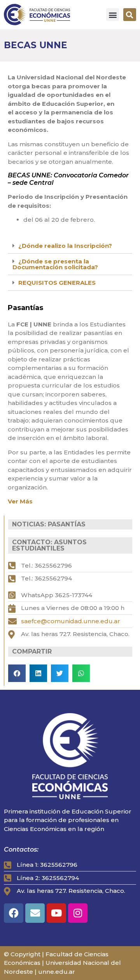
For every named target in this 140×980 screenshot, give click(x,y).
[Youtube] (56, 913)
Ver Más (20, 501)
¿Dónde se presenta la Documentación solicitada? (55, 264)
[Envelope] (35, 913)
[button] (112, 14)
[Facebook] (13, 913)
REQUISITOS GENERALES (57, 282)
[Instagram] (78, 913)
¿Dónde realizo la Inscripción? (65, 245)
